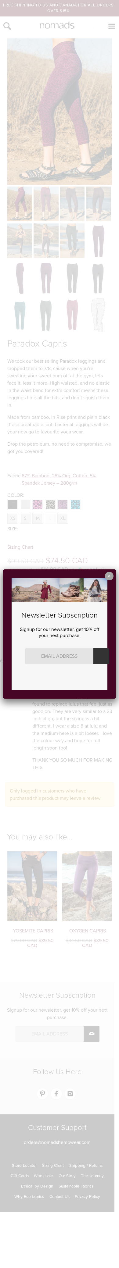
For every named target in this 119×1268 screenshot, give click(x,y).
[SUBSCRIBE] (101, 656)
